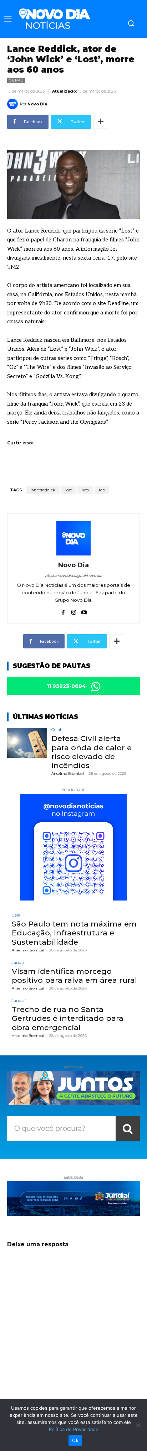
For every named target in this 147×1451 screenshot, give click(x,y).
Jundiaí (19, 963)
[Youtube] (84, 610)
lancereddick (43, 489)
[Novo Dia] (13, 104)
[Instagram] (73, 610)
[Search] (128, 1128)
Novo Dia (37, 103)
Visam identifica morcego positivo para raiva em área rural (74, 976)
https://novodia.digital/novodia (73, 575)
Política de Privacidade (73, 1429)
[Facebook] (63, 610)
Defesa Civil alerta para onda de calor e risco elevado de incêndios (91, 752)
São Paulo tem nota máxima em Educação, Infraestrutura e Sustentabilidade (74, 932)
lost (68, 489)
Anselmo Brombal (67, 773)
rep (102, 489)
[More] (100, 122)
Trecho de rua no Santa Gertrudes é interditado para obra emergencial (67, 1018)
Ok (75, 1440)
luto (85, 489)
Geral (16, 80)
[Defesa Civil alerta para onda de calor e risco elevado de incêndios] (27, 743)
